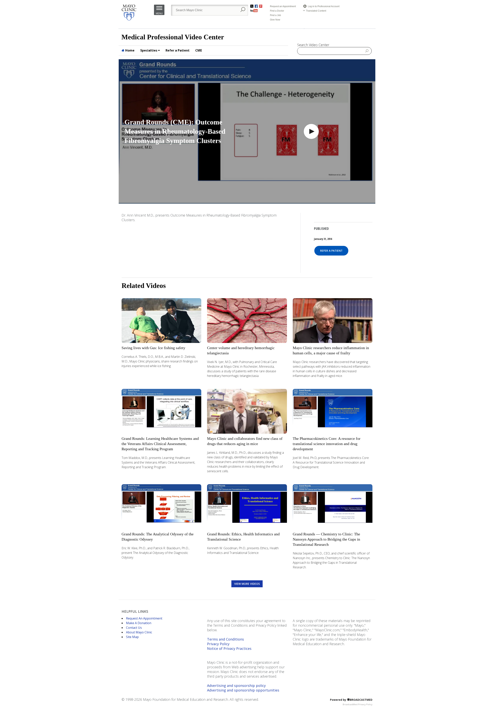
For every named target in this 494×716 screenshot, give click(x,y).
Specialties (149, 50)
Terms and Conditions (225, 639)
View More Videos (247, 584)
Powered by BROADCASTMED (351, 700)
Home (129, 50)
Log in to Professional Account (323, 6)
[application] (247, 131)
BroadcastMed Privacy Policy (357, 704)
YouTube (254, 10)
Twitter (251, 6)
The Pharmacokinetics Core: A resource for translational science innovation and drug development (326, 443)
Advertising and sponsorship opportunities (243, 690)
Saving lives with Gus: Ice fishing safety (153, 348)
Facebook (256, 6)
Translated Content (316, 10)
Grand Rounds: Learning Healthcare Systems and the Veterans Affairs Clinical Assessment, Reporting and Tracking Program (160, 443)
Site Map (132, 637)
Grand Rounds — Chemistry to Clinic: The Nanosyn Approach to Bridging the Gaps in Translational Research (326, 539)
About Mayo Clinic (139, 632)
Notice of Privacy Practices (229, 648)
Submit (367, 50)
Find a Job (275, 15)
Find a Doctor (277, 10)
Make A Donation (138, 623)
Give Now (275, 19)
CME (198, 50)
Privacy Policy (218, 644)
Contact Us (134, 627)
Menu (159, 13)
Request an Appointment (283, 6)
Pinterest (260, 6)
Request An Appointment (144, 618)
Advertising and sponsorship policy (236, 685)
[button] (311, 131)
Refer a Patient (177, 50)
